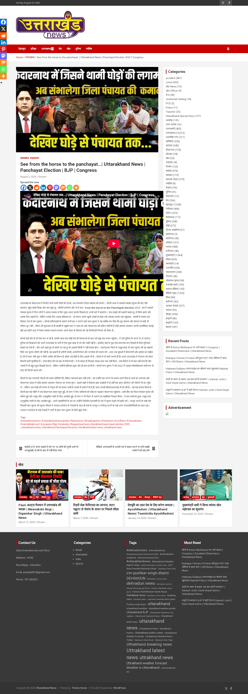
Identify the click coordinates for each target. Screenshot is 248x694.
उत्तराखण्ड (46, 48)
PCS (168, 103)
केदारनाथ (170, 149)
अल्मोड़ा (169, 120)
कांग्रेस (169, 145)
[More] (76, 188)
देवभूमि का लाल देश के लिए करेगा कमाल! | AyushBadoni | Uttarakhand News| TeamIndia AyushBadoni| (151, 509)
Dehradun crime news (157, 579)
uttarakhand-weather (137, 608)
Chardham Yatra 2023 (167, 569)
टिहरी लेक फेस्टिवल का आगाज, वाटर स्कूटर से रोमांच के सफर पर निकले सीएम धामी (96, 509)
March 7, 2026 (80, 518)
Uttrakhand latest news (90, 427)
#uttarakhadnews (157, 550)
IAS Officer (172, 90)
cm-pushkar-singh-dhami (148, 573)
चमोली (168, 170)
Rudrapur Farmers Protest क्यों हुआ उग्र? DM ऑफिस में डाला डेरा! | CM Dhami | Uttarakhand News (205, 567)
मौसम (168, 259)
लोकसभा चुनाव (172, 280)
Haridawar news (136, 595)
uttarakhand (159, 603)
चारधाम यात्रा (172, 179)
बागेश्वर (169, 242)
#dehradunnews (137, 550)
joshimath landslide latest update (161, 599)
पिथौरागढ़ (170, 217)
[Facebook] (23, 188)
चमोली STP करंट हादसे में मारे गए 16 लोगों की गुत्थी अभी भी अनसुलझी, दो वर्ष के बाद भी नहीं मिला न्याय (51, 448)
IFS (167, 94)
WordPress (120, 687)
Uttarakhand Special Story (180, 116)
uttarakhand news (31, 427)
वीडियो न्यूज (171, 293)
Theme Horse (79, 687)
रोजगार (169, 276)
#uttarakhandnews (138, 561)
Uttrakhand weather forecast (147, 663)
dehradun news (141, 583)
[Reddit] (37, 188)
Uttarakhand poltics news (149, 632)
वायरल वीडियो (172, 288)
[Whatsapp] (70, 188)
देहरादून (22, 48)
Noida (79, 549)
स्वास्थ (169, 309)
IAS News (171, 86)
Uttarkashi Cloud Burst (143, 640)
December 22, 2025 (192, 514)
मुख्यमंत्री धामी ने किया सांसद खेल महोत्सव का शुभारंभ (201, 507)
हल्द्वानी (169, 318)
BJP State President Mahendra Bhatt (149, 567)
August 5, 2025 (28, 176)
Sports (79, 563)
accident (170, 78)
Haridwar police (139, 599)
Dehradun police (164, 584)
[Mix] (63, 188)
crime (169, 82)
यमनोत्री (170, 263)
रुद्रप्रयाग (34, 158)
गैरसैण (169, 166)
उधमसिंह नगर (172, 137)
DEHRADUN (136, 578)
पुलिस (168, 221)
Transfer (170, 111)
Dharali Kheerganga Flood (138, 588)
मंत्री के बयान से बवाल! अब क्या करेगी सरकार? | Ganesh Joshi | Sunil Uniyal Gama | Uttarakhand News (203, 590)
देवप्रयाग (170, 196)
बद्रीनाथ (170, 234)
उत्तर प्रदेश (171, 124)
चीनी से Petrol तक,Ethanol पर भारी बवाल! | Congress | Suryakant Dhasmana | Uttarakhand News (202, 553)
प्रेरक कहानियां (172, 229)
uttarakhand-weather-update (162, 608)
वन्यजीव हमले (172, 284)
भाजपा (168, 246)
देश (60, 48)
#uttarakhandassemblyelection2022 (142, 554)
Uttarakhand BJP (137, 612)
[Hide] (1, 82)
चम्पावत (169, 175)
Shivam (42, 176)
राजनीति (169, 267)
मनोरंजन (170, 250)
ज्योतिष (89, 48)
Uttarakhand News (46, 687)
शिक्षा (168, 297)
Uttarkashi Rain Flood (164, 640)
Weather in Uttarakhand (143, 668)
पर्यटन (168, 213)
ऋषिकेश (169, 141)
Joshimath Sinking (176, 99)
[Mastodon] (56, 188)
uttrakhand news (113, 427)
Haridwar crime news (156, 595)
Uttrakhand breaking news (149, 644)
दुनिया (78, 48)
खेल (69, 48)
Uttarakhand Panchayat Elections (59, 427)
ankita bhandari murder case (154, 565)
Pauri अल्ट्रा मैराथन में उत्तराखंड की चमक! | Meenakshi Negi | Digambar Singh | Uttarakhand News (40, 511)
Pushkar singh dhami (136, 604)
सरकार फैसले (172, 305)
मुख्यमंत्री (170, 255)
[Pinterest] (50, 188)
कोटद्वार (169, 153)
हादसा (168, 326)
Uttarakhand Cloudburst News (147, 616)
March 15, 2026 (27, 522)
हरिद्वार (33, 48)
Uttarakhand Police (148, 628)
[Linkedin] (43, 188)
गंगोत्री (169, 162)
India (78, 559)
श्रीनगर (169, 301)
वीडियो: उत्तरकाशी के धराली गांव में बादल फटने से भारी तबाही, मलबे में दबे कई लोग (123, 448)
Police (169, 107)
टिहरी (168, 187)
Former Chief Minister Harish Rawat (149, 591)
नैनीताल (169, 208)
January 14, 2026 (137, 518)
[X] (30, 188)
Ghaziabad (81, 554)
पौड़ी (168, 225)
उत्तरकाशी (170, 128)
